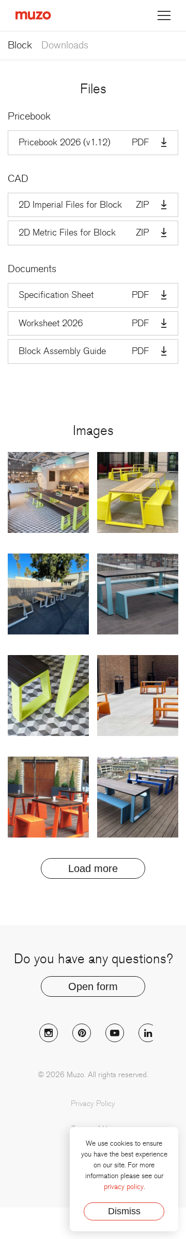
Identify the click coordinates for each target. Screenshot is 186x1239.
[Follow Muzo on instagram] (48, 1033)
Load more (93, 868)
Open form (93, 986)
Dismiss (124, 1211)
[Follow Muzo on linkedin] (147, 1033)
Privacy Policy (93, 1103)
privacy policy (124, 1186)
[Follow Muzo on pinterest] (81, 1033)
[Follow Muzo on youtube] (114, 1033)
